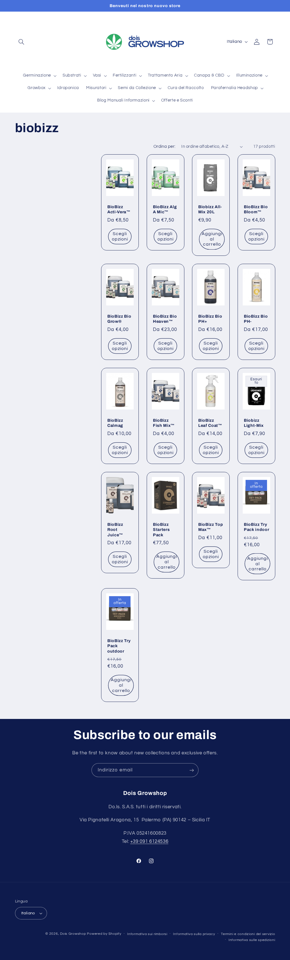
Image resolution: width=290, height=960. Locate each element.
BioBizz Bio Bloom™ (256, 209)
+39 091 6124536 (149, 841)
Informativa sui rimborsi (147, 934)
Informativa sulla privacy (194, 934)
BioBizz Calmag (115, 423)
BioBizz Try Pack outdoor (119, 645)
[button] (21, 41)
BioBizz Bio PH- (256, 319)
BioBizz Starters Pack (161, 529)
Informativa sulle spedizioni (252, 940)
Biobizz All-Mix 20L (210, 209)
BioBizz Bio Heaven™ (165, 319)
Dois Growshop (73, 933)
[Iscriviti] (191, 770)
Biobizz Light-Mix (254, 423)
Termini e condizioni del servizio (248, 934)
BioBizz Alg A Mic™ (165, 209)
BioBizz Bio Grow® (119, 319)
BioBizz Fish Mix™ (164, 423)
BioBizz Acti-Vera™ (119, 209)
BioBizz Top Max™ (210, 527)
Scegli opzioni (120, 236)
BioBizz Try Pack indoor (256, 527)
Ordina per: (164, 146)
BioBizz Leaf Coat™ (210, 423)
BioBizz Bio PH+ (210, 319)
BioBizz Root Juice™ (115, 529)
